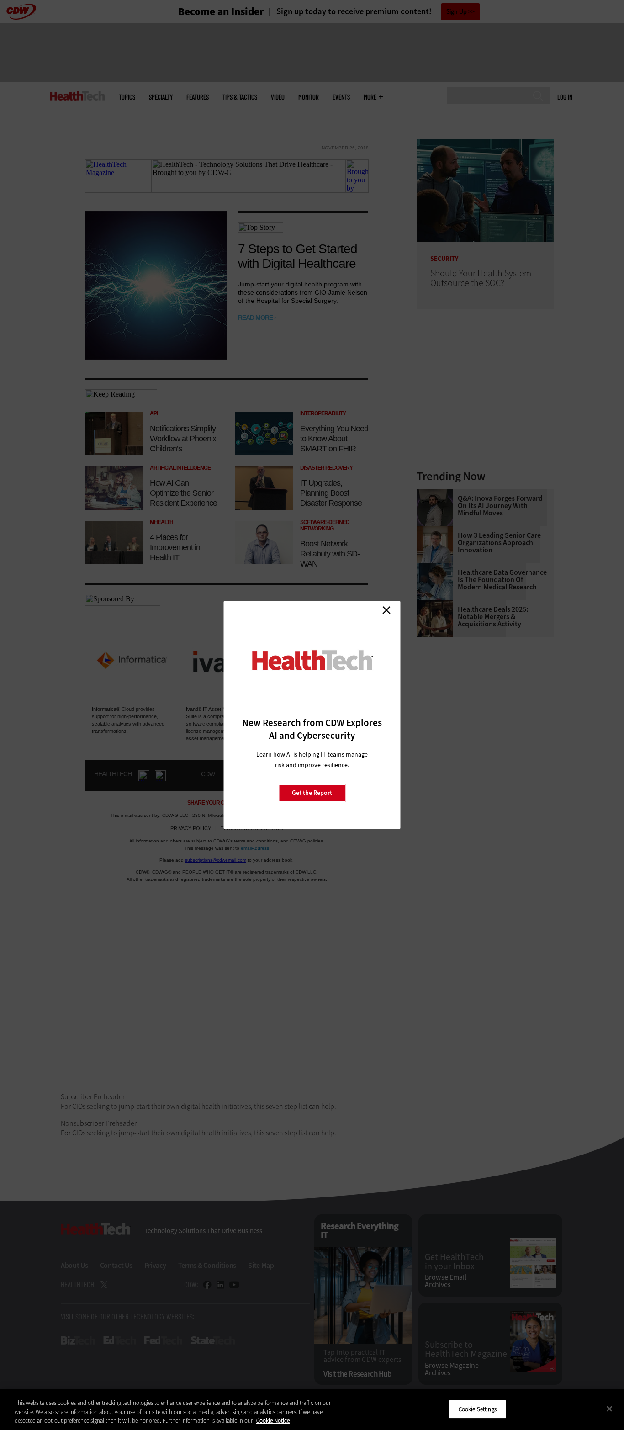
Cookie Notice (273, 1421)
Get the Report (312, 793)
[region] (312, 1409)
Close (386, 610)
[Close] (609, 1408)
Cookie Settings (478, 1409)
